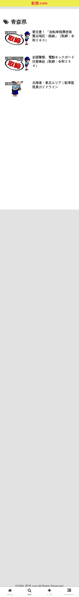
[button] (71, 519)
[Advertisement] (39, 144)
